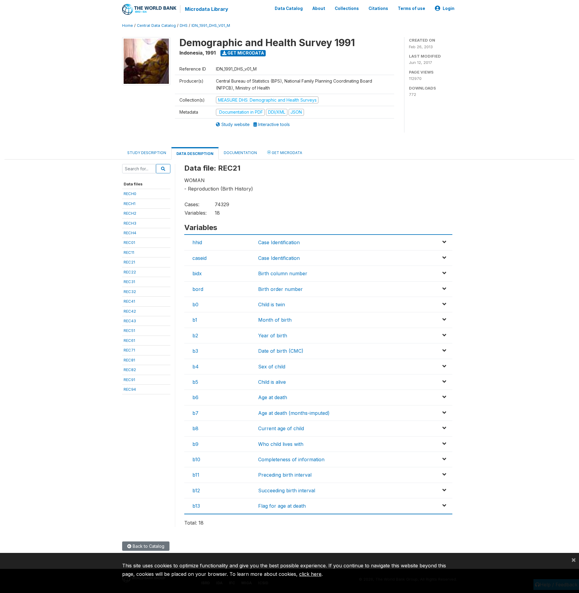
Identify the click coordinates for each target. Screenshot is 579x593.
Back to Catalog (147, 546)
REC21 (129, 262)
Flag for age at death (282, 506)
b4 (195, 367)
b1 (194, 320)
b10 (196, 459)
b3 (195, 351)
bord (197, 289)
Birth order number (280, 289)
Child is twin (271, 304)
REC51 (129, 330)
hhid (197, 242)
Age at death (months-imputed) (294, 413)
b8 (195, 428)
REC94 (130, 389)
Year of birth (272, 336)
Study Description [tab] (146, 152)
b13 (196, 506)
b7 (195, 413)
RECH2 (130, 213)
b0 (195, 304)
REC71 (129, 350)
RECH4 (130, 232)
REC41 (129, 301)
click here (310, 574)
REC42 (130, 311)
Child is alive (272, 382)
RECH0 (130, 193)
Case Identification (279, 242)
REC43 (130, 320)
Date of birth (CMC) (280, 351)
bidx (197, 273)
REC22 (130, 272)
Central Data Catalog (156, 25)
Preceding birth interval (285, 475)
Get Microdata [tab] (286, 152)
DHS (184, 25)
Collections (347, 8)
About (318, 8)
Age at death (272, 397)
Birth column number (282, 273)
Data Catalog (289, 8)
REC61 (129, 340)
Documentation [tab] (240, 152)
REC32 (130, 291)
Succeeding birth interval (286, 490)
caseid (199, 258)
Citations (378, 8)
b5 (195, 382)
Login (448, 8)
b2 (195, 336)
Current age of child (281, 428)
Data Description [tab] (195, 153)
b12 (196, 490)
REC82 (130, 369)
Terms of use (411, 8)
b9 (195, 444)
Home (127, 25)
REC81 (129, 360)
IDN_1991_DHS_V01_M (210, 25)
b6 (195, 397)
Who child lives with (280, 444)
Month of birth (275, 320)
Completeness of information (291, 459)
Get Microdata (245, 52)
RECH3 (130, 223)
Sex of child (271, 367)
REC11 (129, 252)
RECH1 (129, 203)
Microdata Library (206, 9)
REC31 (129, 281)
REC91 (129, 379)
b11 (195, 475)
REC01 (129, 242)
